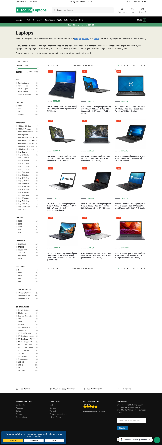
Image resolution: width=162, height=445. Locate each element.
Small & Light (23, 89)
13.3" (20, 276)
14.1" (20, 279)
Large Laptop (23, 86)
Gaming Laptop (23, 83)
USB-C (20, 365)
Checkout (142, 12)
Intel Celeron (22, 152)
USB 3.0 (21, 362)
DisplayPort (22, 313)
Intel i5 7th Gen (23, 181)
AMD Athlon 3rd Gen (25, 132)
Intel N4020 (22, 210)
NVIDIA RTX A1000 (25, 345)
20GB (20, 224)
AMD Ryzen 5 (23, 135)
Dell (76, 38)
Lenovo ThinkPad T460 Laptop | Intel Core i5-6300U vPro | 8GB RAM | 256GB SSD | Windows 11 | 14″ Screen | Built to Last (62, 256)
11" (19, 270)
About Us (19, 408)
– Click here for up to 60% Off (82, 25)
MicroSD (21, 324)
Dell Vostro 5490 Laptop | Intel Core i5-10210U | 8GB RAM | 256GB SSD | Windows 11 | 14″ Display (95, 158)
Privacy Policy (55, 417)
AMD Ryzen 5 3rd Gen (26, 140)
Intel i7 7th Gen (23, 198)
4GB (19, 230)
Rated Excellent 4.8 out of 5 (136, 2)
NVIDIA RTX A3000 (25, 348)
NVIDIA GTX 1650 (24, 333)
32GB (20, 227)
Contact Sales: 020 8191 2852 (27, 2)
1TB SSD (21, 247)
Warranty (53, 411)
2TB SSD (21, 253)
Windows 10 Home (25, 293)
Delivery (19, 411)
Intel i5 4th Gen (23, 172)
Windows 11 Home (24, 296)
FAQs (52, 405)
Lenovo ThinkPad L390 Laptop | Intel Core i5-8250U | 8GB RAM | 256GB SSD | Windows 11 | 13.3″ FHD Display (130, 206)
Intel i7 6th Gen (23, 195)
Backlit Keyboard (24, 310)
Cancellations (21, 417)
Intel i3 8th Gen (23, 163)
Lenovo (85, 38)
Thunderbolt (22, 356)
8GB (19, 233)
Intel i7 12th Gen (24, 189)
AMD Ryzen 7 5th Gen (26, 149)
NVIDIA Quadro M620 (26, 336)
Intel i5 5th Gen (23, 175)
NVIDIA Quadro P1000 (26, 339)
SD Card (21, 353)
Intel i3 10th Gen (24, 155)
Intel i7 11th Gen (24, 186)
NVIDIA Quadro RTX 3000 (28, 342)
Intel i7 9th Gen (23, 204)
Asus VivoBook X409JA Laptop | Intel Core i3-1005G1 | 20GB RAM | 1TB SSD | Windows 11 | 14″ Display (130, 255)
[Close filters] (38, 65)
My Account (122, 12)
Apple (96, 38)
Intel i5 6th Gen (23, 178)
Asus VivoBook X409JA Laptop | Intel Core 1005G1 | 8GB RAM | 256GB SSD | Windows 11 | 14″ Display (96, 255)
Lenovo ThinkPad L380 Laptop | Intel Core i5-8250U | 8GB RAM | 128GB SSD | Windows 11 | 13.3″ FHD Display (96, 206)
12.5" (20, 273)
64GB (20, 258)
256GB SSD (22, 250)
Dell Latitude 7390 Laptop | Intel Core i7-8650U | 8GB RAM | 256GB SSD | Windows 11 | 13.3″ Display (130, 109)
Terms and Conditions (58, 414)
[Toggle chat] (157, 440)
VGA (19, 368)
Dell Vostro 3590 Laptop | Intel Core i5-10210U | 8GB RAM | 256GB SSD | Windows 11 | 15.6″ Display (61, 158)
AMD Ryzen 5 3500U (26, 137)
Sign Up (122, 428)
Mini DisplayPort (24, 327)
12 (134, 65)
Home (18, 61)
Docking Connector (25, 316)
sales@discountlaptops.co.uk (81, 2)
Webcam (21, 371)
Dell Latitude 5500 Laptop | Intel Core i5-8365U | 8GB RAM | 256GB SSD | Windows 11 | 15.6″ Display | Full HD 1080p (96, 110)
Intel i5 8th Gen (23, 184)
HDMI (20, 322)
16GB (20, 221)
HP (80, 38)
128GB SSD (22, 244)
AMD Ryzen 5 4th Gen (26, 143)
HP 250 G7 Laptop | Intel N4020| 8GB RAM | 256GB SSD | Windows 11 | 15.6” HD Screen (130, 158)
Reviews (53, 408)
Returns (19, 414)
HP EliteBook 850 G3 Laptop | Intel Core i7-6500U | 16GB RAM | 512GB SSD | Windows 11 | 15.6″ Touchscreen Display (61, 207)
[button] (141, 20)
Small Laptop (23, 91)
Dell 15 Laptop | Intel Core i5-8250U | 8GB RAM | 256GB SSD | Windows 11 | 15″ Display (62, 108)
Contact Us (20, 405)
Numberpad (22, 330)
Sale (69, 25)
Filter (18, 72)
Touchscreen (23, 359)
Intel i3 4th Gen (23, 158)
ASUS (20, 106)
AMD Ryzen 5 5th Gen (26, 146)
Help (132, 12)
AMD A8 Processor (25, 129)
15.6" (20, 281)
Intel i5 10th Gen (24, 166)
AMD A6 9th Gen (24, 126)
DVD (19, 319)
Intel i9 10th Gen (24, 207)
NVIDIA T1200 (23, 350)
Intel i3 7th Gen (23, 160)
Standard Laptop (24, 94)
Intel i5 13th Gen (24, 169)
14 (141, 65)
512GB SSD (22, 255)
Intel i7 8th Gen (23, 201)
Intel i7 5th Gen (23, 192)
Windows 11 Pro (24, 299)
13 (138, 65)
